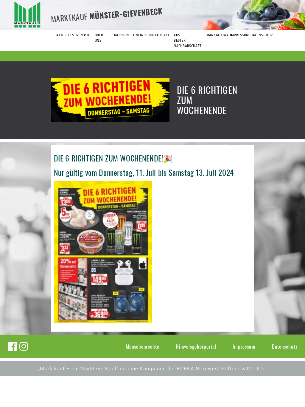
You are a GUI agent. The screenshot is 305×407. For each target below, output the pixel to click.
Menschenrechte (142, 346)
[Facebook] (12, 346)
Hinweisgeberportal (196, 346)
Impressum (244, 346)
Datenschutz (285, 346)
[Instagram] (24, 346)
